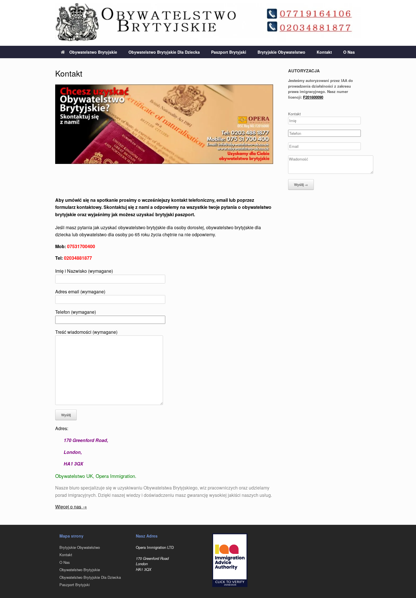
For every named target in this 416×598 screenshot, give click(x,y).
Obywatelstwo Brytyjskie (93, 52)
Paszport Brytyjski (228, 52)
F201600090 (313, 97)
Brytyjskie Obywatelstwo (281, 52)
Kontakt (324, 52)
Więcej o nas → (71, 506)
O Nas (349, 52)
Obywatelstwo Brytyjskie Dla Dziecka (164, 52)
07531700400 (81, 246)
